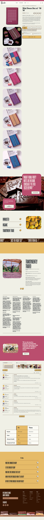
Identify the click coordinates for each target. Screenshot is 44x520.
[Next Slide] (40, 366)
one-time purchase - (27, 33)
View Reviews (35, 192)
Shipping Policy (25, 498)
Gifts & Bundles (38, 499)
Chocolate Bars (38, 496)
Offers (37, 500)
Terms (32, 515)
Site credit (39, 515)
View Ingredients (32, 15)
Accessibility (35, 515)
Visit (30, 496)
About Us (26, 353)
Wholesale (31, 499)
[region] (28, 366)
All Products (38, 493)
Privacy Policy (28, 515)
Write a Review (38, 370)
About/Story (31, 493)
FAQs (23, 501)
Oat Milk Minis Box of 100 (7, 410)
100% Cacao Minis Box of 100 (8, 377)
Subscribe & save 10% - (37, 33)
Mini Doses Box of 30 (7, 388)
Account (24, 493)
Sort (34, 372)
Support (24, 497)
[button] (25, 13)
